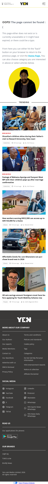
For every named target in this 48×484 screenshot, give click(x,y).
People (5, 302)
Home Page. (34, 55)
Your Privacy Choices (27, 483)
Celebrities (6, 143)
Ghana (5, 225)
